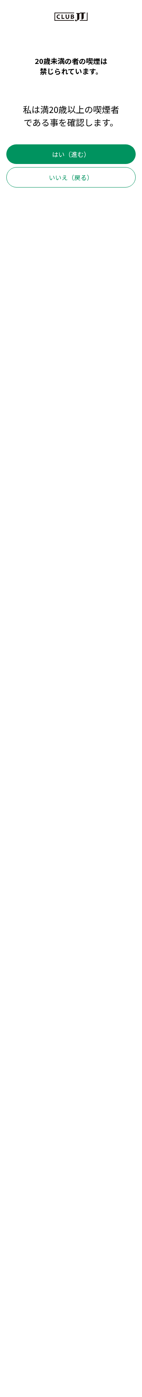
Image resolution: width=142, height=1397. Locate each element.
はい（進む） (71, 154)
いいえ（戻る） (71, 177)
